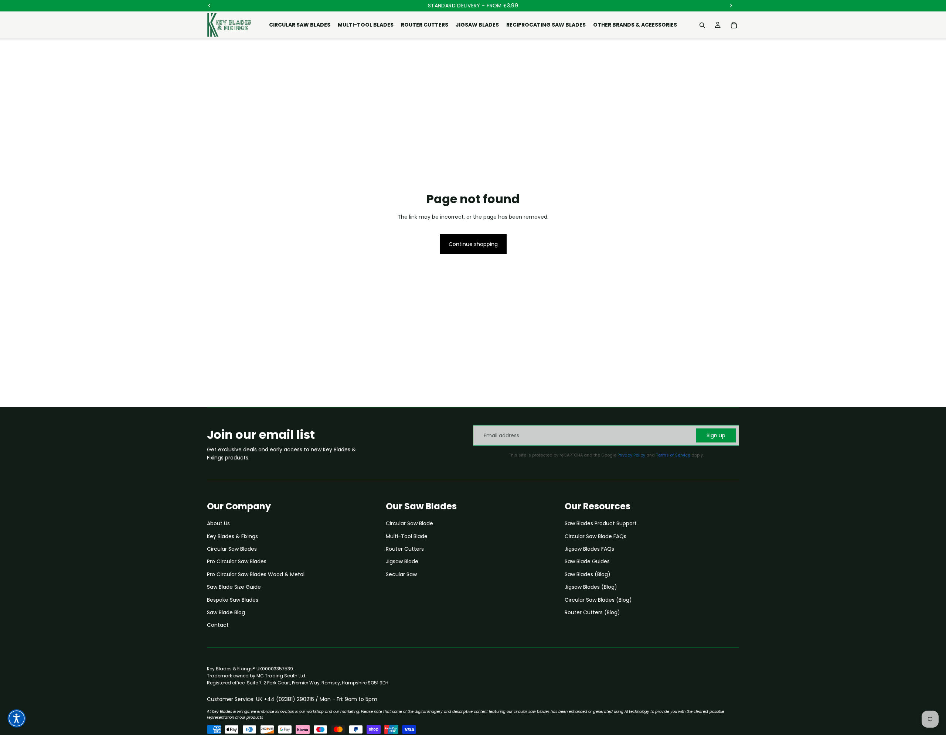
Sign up (716, 435)
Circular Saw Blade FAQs (595, 536)
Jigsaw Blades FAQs (589, 549)
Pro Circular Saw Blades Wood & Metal (255, 574)
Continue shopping (473, 244)
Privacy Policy (631, 455)
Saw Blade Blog (226, 612)
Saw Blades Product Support (601, 523)
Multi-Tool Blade (407, 536)
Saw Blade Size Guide (234, 587)
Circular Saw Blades (232, 549)
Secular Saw (401, 574)
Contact (218, 625)
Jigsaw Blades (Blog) (591, 587)
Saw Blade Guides (587, 561)
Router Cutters (405, 549)
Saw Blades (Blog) (587, 574)
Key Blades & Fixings (232, 536)
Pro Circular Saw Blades (236, 561)
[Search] (702, 25)
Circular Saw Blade (409, 523)
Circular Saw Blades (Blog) (598, 600)
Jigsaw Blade (402, 561)
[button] (16, 718)
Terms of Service (673, 455)
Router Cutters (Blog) (592, 612)
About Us (218, 523)
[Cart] (734, 25)
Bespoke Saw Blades (232, 600)
